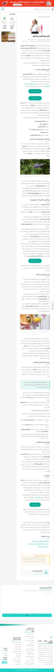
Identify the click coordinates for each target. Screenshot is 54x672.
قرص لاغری (37, 496)
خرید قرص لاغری (35, 503)
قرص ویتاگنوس (31, 83)
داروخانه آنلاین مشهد (42, 649)
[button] (2, 21)
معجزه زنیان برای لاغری (43, 545)
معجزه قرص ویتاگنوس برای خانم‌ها (40, 540)
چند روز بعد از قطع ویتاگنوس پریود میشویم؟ (38, 543)
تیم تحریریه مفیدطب (37, 570)
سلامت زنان (40, 15)
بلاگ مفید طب (47, 15)
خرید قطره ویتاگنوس (35, 97)
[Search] (35, 9)
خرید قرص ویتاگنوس (35, 90)
